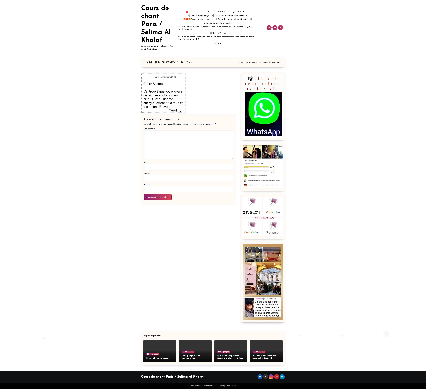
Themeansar (231, 386)
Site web (147, 184)
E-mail (147, 173)
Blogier (220, 386)
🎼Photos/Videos (218, 33)
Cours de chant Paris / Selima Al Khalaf (156, 24)
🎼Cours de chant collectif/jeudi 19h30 (233, 19)
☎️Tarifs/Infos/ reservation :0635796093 (205, 12)
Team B (217, 43)
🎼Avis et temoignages (199, 16)
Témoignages (152, 354)
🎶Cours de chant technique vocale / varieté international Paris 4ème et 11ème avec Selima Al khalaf (216, 38)
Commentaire (150, 129)
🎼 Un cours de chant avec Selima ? (229, 16)
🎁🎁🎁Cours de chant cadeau (198, 19)
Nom (146, 162)
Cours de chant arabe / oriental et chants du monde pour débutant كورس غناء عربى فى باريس (215, 28)
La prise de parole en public (217, 23)
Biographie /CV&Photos (238, 12)
